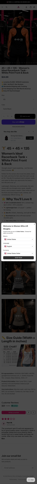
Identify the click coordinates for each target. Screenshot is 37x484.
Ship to (5, 236)
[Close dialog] (34, 224)
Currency (6, 250)
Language (6, 243)
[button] (18, 239)
